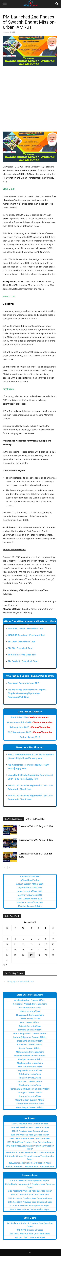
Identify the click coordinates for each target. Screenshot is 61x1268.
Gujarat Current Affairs (30, 1026)
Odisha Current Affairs (30, 1074)
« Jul (5, 964)
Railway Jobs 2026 (30, 727)
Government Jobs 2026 (29, 722)
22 (46, 949)
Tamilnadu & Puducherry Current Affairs (30, 1088)
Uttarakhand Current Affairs (30, 1103)
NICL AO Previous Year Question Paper (30, 1194)
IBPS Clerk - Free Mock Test (22, 654)
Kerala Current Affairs (29, 1048)
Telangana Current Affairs (29, 1092)
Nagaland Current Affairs (30, 1070)
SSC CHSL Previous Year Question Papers (30, 1233)
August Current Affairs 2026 (29, 883)
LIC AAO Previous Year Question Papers (29, 1180)
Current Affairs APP (29, 876)
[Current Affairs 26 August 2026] (10, 830)
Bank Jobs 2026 (30, 717)
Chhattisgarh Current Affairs (30, 1015)
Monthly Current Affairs (30, 906)
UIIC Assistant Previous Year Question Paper (30, 1190)
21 (38, 949)
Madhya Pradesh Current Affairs (30, 1055)
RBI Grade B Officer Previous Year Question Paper (30, 1152)
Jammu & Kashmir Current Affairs (29, 1037)
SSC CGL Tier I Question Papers (30, 1237)
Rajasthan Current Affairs (29, 1081)
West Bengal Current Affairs (29, 1107)
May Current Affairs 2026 (30, 895)
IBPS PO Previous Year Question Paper (30, 1134)
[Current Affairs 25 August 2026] (10, 843)
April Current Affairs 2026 (29, 898)
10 (7, 944)
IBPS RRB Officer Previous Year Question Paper (30, 1142)
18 (15, 949)
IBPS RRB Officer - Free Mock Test (25, 628)
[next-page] (9, 867)
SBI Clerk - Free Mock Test (21, 641)
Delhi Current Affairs (30, 1018)
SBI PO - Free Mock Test (20, 648)
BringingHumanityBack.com (20, 981)
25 (15, 955)
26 (23, 955)
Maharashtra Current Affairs (30, 1052)
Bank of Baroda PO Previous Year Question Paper (30, 1166)
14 (38, 944)
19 (23, 949)
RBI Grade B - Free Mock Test (23, 661)
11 (15, 944)
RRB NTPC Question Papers (30, 1230)
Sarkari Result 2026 (30, 737)
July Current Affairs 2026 (30, 887)
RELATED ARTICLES (13, 819)
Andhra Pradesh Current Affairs (29, 1000)
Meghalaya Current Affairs (30, 1063)
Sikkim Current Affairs (30, 1085)
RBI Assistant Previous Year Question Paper (30, 1162)
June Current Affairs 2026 (29, 891)
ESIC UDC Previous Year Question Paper (29, 1205)
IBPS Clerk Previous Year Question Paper (30, 1138)
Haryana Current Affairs (30, 1029)
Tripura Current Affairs (30, 1096)
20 (31, 949)
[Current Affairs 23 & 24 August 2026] (10, 857)
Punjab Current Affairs (30, 1077)
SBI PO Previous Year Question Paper (30, 1123)
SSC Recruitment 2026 (30, 732)
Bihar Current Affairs (30, 1011)
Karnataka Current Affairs (29, 1044)
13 (31, 944)
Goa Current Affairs (29, 1022)
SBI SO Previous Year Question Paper (30, 1131)
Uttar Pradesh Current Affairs (29, 1100)
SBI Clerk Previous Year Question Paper (29, 1127)
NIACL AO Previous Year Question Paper (30, 1209)
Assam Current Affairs (30, 1007)
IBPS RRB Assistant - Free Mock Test (26, 635)
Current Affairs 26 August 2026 (35, 826)
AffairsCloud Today (29, 880)
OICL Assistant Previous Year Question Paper (30, 1202)
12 (23, 944)
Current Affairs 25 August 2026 (35, 840)
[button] (4, 4)
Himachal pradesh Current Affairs (29, 1033)
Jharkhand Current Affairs (30, 1040)
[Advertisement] (30, 100)
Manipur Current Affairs (30, 1059)
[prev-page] (4, 867)
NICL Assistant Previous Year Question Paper (30, 1198)
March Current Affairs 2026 (30, 902)
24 (7, 955)
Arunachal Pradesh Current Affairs (30, 1003)
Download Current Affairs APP (23, 683)
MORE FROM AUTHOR (35, 819)
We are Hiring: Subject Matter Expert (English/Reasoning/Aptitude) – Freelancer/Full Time (27, 693)
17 (7, 949)
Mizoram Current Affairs (30, 1066)
